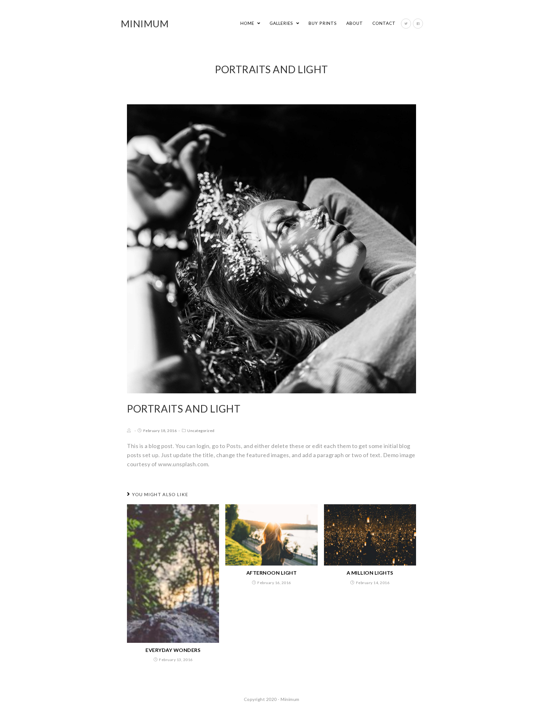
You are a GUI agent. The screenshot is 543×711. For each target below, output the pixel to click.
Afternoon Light (271, 573)
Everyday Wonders (172, 650)
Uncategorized (201, 430)
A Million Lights (370, 573)
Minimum (145, 23)
